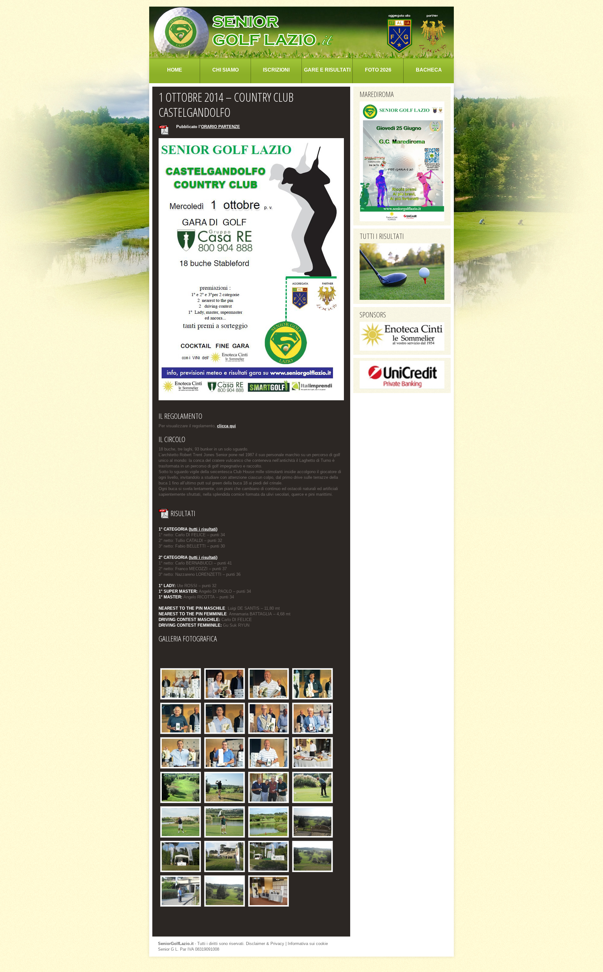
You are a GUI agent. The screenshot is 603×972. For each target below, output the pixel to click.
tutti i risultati (203, 529)
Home (174, 70)
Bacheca (429, 70)
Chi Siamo (225, 70)
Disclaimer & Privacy (265, 943)
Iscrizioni (276, 70)
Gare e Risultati (327, 70)
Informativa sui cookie (308, 943)
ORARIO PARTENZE (220, 126)
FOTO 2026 (378, 70)
